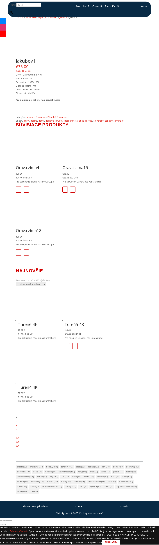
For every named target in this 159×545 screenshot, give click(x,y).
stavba (22, 486)
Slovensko (81, 6)
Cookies (79, 506)
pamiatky (37, 481)
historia (50, 471)
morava (102, 476)
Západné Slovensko (57, 117)
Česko (95, 6)
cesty (26, 120)
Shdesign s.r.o (63, 513)
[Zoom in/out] (1, 520)
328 (18, 437)
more (115, 476)
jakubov (59, 120)
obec (81, 120)
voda (83, 486)
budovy (52, 466)
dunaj (37, 471)
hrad (94, 471)
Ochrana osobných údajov (35, 506)
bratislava (36, 466)
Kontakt (144, 6)
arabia (22, 466)
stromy (70, 486)
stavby (34, 486)
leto (65, 476)
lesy (54, 476)
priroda (88, 120)
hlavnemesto (67, 471)
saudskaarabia (96, 481)
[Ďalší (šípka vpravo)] (4, 524)
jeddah (118, 471)
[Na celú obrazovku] (4, 520)
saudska (79, 481)
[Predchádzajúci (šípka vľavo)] (1, 524)
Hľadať (12, 4)
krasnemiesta (71, 120)
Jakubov (31, 117)
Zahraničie (110, 6)
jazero (105, 471)
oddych (22, 481)
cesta (80, 466)
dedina (34, 120)
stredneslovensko (52, 486)
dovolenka (23, 471)
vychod (95, 486)
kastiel (131, 471)
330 (18, 445)
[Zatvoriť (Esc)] (10, 520)
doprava (49, 120)
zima (34, 491)
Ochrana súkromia (19, 531)
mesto (89, 476)
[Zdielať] (7, 520)
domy (41, 120)
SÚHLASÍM (111, 542)
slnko (112, 481)
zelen (22, 491)
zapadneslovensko (114, 120)
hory (82, 471)
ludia (76, 476)
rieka (65, 481)
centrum (67, 466)
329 (18, 441)
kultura (42, 476)
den (106, 466)
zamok (108, 486)
